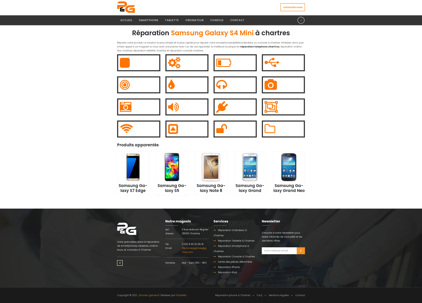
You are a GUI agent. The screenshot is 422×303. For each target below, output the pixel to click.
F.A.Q (259, 295)
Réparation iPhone (228, 267)
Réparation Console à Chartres (236, 256)
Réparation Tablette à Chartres (236, 240)
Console (217, 20)
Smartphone (148, 20)
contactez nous (292, 7)
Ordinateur (194, 20)
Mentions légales (279, 295)
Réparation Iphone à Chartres (232, 295)
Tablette (172, 20)
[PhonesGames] (126, 7)
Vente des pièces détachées (234, 261)
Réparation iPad (227, 272)
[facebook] (301, 20)
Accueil (126, 20)
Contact (237, 20)
